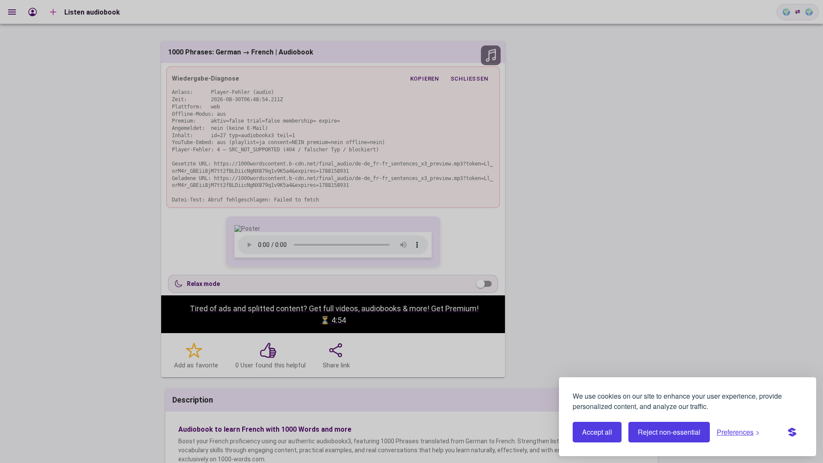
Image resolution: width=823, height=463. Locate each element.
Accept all (597, 432)
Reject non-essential (669, 432)
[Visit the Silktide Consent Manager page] (792, 432)
